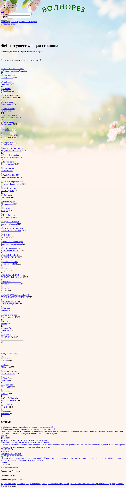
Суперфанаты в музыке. (11, 454)
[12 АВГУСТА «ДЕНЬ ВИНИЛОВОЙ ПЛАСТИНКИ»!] (25, 442)
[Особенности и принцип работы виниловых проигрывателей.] (28, 429)
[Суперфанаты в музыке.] (12, 456)
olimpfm (4, 270)
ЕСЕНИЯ (5, 237)
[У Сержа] (5, 208)
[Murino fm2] (6, 411)
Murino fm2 (5, 414)
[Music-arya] (6, 195)
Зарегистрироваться (9, 22)
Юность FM (6, 387)
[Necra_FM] (6, 328)
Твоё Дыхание (7, 217)
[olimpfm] (5, 268)
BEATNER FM (7, 337)
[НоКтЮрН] (6, 405)
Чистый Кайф (7, 111)
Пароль (4, 17)
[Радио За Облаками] (10, 222)
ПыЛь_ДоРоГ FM (8, 97)
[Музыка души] (8, 202)
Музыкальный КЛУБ (10, 284)
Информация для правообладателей (32, 484)
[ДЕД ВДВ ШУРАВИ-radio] (13, 275)
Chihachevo (5, 367)
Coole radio (5, 84)
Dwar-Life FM (7, 171)
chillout (4, 436)
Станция (4, 14)
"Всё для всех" (7, 354)
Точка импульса (7, 164)
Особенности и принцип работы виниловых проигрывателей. (27, 427)
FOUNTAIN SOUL (9, 137)
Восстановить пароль (28, 22)
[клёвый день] (7, 142)
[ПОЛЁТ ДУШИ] (8, 188)
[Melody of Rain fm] (9, 115)
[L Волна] (5, 358)
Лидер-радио (6, 124)
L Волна (4, 360)
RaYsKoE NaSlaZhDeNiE (11, 71)
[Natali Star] (6, 89)
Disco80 (4, 394)
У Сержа (4, 211)
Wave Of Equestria (8, 400)
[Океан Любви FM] (9, 262)
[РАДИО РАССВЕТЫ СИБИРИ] (15, 295)
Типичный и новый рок (11, 244)
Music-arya (5, 197)
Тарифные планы (8, 484)
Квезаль (4, 310)
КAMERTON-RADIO (10, 250)
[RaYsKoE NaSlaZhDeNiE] (12, 69)
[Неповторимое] (8, 102)
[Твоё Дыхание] (8, 215)
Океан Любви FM (8, 264)
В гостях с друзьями (9, 304)
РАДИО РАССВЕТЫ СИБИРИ (14, 297)
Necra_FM (5, 330)
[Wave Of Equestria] (9, 398)
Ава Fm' (4, 290)
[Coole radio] (6, 82)
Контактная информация (58, 484)
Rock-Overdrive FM (9, 177)
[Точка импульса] (8, 162)
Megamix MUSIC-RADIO (11, 151)
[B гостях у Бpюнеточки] (12, 182)
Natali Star (5, 91)
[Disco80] (5, 391)
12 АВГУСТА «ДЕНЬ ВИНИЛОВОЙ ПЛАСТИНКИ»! (24, 440)
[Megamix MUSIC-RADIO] (12, 148)
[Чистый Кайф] (8, 109)
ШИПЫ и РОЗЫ (8, 374)
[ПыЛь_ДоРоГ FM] (9, 95)
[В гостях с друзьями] (10, 301)
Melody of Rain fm (8, 117)
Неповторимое (7, 104)
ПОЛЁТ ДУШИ (7, 191)
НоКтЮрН (5, 407)
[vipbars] (5, 129)
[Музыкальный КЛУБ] (11, 282)
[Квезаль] (5, 308)
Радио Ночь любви (9, 157)
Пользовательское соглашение (83, 484)
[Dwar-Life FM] (8, 168)
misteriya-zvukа (7, 78)
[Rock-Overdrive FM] (10, 175)
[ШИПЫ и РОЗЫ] (9, 371)
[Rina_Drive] (6, 378)
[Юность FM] (7, 385)
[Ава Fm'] (5, 288)
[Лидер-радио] (7, 122)
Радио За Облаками (9, 224)
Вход (3, 12)
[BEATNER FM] (8, 335)
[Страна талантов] (9, 315)
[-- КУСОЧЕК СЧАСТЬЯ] (12, 228)
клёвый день (6, 144)
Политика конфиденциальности (110, 484)
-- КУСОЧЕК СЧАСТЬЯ (11, 231)
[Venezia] (5, 321)
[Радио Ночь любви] (10, 155)
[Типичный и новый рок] (12, 242)
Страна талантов (8, 317)
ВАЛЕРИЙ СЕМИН (9, 257)
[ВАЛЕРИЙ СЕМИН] (10, 255)
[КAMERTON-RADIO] (11, 248)
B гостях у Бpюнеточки (11, 184)
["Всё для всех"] (12, 352)
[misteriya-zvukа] (8, 75)
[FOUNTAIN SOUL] (10, 135)
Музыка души (7, 204)
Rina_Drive (5, 380)
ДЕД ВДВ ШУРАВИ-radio (12, 277)
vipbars (4, 131)
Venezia (4, 324)
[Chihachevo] (6, 365)
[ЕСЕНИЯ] (6, 235)
